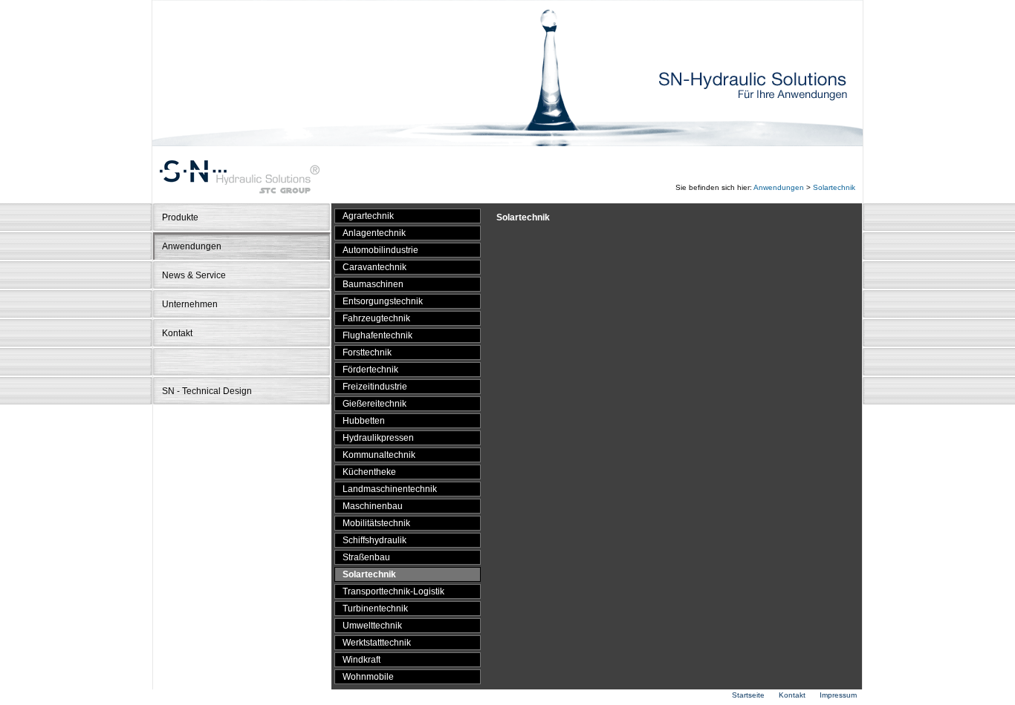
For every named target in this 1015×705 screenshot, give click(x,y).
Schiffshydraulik (374, 540)
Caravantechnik (374, 267)
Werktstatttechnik (377, 642)
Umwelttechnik (372, 625)
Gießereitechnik (374, 404)
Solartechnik (834, 187)
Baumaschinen (373, 284)
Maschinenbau (373, 506)
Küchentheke (369, 472)
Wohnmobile (368, 677)
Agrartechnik (368, 216)
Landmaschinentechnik (390, 489)
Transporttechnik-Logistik (393, 591)
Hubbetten (364, 421)
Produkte (180, 217)
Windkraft (361, 660)
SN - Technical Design (207, 391)
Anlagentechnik (374, 233)
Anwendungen (778, 187)
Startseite (748, 695)
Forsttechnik (367, 352)
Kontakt (177, 333)
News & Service (194, 275)
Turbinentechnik (375, 608)
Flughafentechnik (377, 335)
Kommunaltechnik (379, 455)
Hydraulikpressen (378, 438)
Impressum (838, 695)
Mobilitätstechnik (376, 523)
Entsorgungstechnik (383, 301)
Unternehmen (190, 304)
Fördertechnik (370, 369)
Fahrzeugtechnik (376, 318)
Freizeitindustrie (375, 386)
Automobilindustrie (380, 250)
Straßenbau (366, 557)
